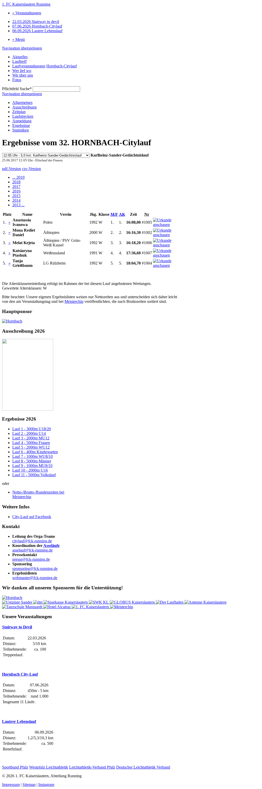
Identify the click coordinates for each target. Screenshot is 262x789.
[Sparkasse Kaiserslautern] (66, 602)
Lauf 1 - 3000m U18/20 (31, 429)
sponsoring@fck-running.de (35, 568)
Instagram (46, 784)
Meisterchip (73, 301)
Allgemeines (22, 102)
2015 (16, 196)
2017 (16, 186)
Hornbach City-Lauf (20, 674)
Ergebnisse (21, 125)
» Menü (18, 39)
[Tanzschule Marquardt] (22, 607)
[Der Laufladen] (170, 602)
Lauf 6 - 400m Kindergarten (35, 452)
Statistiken (20, 130)
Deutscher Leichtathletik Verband (143, 767)
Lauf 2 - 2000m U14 (29, 433)
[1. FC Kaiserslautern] (91, 607)
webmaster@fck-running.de (34, 578)
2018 (16, 182)
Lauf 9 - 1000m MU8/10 (32, 465)
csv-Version (31, 168)
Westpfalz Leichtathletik (48, 767)
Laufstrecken (22, 116)
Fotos (16, 80)
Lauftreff (19, 61)
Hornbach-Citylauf (37, 26)
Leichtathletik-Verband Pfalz (92, 767)
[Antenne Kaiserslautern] (205, 602)
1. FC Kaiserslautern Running (26, 4)
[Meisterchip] (121, 607)
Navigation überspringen (22, 48)
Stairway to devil (35, 21)
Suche (17, 89)
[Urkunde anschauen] (167, 224)
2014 (16, 200)
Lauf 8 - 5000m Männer (31, 461)
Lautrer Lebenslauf (37, 31)
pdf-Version (11, 168)
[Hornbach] (12, 321)
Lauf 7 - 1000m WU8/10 (32, 456)
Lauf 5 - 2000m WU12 (31, 447)
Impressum (11, 784)
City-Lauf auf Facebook (31, 517)
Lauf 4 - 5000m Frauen (31, 442)
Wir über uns (22, 75)
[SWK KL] (99, 602)
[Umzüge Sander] (17, 602)
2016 (16, 191)
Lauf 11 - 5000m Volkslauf (34, 475)
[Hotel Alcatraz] (57, 607)
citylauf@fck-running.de (32, 541)
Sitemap (29, 784)
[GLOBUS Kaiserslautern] (133, 602)
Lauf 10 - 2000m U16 (30, 470)
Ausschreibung (24, 107)
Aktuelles (20, 57)
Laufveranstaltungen (28, 66)
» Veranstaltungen (26, 13)
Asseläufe (51, 545)
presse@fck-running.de (31, 559)
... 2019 (18, 177)
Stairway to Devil (17, 627)
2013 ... (18, 205)
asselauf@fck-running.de (32, 550)
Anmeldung (21, 121)
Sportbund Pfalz (15, 767)
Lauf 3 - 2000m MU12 (30, 438)
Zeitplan (19, 112)
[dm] (38, 602)
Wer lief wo (21, 70)
